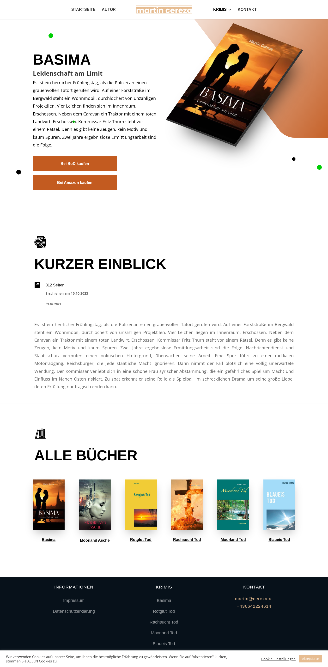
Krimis (220, 10)
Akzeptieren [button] (310, 658)
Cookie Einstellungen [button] (278, 659)
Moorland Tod (233, 540)
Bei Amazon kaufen (74, 183)
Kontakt (247, 10)
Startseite (83, 10)
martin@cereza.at (254, 598)
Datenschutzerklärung (74, 611)
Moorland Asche (95, 540)
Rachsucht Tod (187, 540)
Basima (48, 540)
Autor (109, 10)
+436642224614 (254, 606)
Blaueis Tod (279, 540)
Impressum (74, 600)
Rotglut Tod (141, 540)
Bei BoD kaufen (75, 164)
